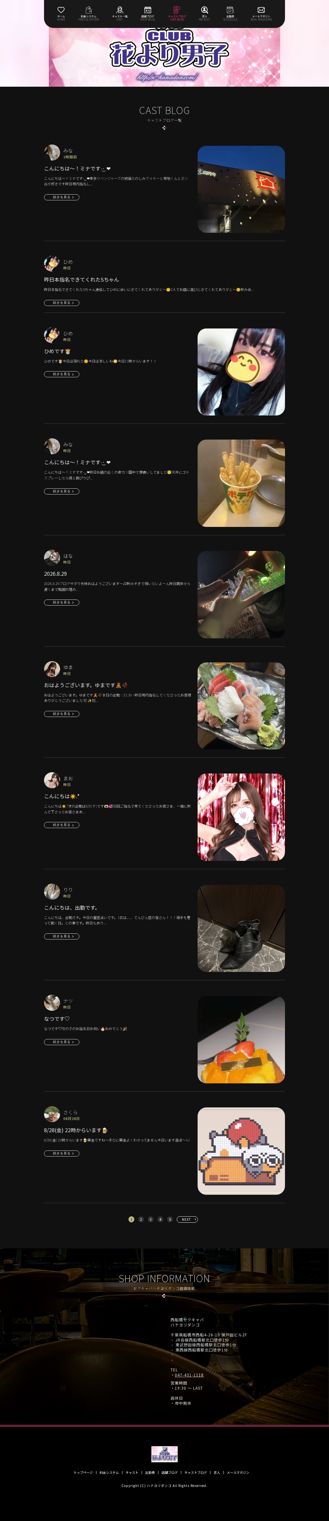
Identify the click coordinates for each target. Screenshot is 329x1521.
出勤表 (150, 1472)
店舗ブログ (170, 1472)
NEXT (186, 1219)
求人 (217, 1472)
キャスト (132, 1472)
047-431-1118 (189, 1374)
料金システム (109, 1472)
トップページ (83, 1472)
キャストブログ (195, 1472)
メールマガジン (238, 1472)
